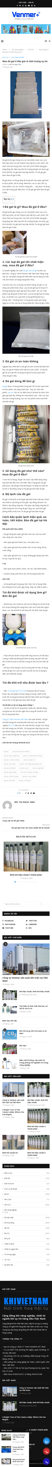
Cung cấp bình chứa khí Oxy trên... (18, 1449)
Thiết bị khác (26, 1244)
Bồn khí (26, 1178)
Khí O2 (26, 1233)
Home (4, 49)
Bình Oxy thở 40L (9, 1021)
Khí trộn (22, 1045)
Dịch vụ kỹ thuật (26, 1189)
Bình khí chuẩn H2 (10, 1153)
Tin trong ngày (26, 1254)
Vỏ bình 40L (26, 1265)
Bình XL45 (26, 1173)
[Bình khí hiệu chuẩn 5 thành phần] (26, 856)
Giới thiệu (22, 2)
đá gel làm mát (38, 768)
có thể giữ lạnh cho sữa (16, 691)
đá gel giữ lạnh (9, 764)
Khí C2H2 (26, 1199)
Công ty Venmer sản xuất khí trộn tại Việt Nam (25, 979)
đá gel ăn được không (21, 751)
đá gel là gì (24, 768)
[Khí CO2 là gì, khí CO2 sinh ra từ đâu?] (9, 1034)
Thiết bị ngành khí (26, 1249)
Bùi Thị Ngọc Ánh (15, 64)
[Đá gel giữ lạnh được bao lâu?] (6, 1461)
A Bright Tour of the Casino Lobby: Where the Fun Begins (13, 1112)
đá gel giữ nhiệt (10, 768)
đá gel (6, 751)
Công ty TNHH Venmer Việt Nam (15, 719)
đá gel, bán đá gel (30, 270)
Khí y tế (26, 1238)
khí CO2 (11, 725)
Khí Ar (26, 1194)
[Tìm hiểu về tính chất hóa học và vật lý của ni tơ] (9, 1010)
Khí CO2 (31, 49)
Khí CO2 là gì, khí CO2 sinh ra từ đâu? (33, 1032)
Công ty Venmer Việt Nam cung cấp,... (19, 1437)
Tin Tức (26, 1259)
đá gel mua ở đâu (10, 772)
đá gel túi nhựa (24, 780)
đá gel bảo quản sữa (11, 756)
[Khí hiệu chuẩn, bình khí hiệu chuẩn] (9, 995)
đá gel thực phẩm (29, 776)
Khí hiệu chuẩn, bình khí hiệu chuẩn (34, 991)
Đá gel (4, 386)
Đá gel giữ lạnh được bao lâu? (19, 1460)
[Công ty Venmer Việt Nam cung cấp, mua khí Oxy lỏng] (6, 1437)
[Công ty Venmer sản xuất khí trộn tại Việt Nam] (26, 959)
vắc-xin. (11, 392)
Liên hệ (30, 2)
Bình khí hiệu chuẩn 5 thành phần (26, 875)
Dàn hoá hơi (26, 1183)
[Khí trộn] (9, 1049)
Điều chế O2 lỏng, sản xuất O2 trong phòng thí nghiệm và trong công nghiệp (33, 1062)
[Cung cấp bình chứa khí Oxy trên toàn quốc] (6, 1449)
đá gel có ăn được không (32, 756)
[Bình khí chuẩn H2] (13, 1142)
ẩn (12, 199)
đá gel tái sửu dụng (11, 776)
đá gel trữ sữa (9, 780)
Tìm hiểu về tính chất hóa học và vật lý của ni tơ (33, 1007)
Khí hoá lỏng (26, 1223)
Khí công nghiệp (17, 49)
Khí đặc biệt (26, 1217)
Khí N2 (26, 1228)
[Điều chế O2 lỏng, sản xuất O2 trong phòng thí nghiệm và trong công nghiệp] (9, 1064)
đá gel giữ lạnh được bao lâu (30, 764)
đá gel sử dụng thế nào (29, 772)
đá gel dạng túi (29, 760)
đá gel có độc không (12, 760)
